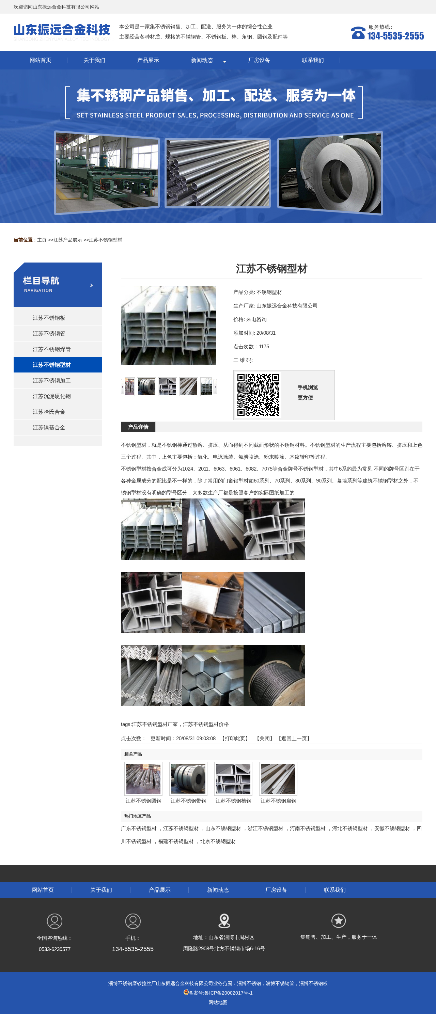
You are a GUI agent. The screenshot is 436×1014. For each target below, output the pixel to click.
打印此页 (235, 738)
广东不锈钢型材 (139, 828)
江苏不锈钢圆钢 (143, 801)
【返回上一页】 (294, 738)
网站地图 (218, 1002)
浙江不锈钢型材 (265, 828)
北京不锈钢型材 (218, 841)
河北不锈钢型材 (350, 828)
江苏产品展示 (67, 239)
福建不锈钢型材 (176, 841)
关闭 (265, 738)
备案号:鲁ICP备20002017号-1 (221, 993)
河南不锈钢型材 (308, 828)
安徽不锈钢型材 (392, 828)
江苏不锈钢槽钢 (233, 801)
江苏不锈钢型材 (105, 239)
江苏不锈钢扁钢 (278, 801)
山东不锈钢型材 (223, 828)
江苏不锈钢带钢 (188, 801)
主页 (42, 239)
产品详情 (138, 427)
